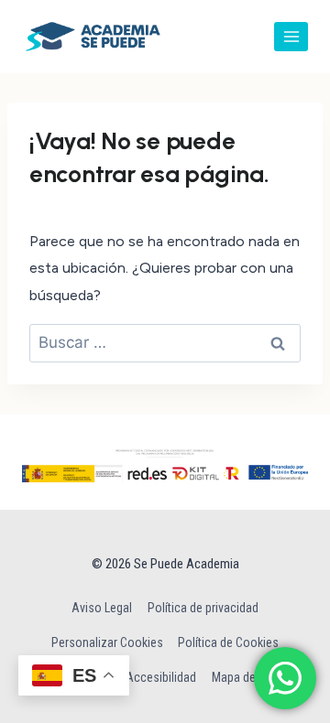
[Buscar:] (165, 342)
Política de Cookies (228, 642)
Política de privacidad (203, 607)
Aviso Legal (102, 607)
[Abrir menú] (291, 36)
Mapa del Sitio (248, 677)
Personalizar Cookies (107, 642)
